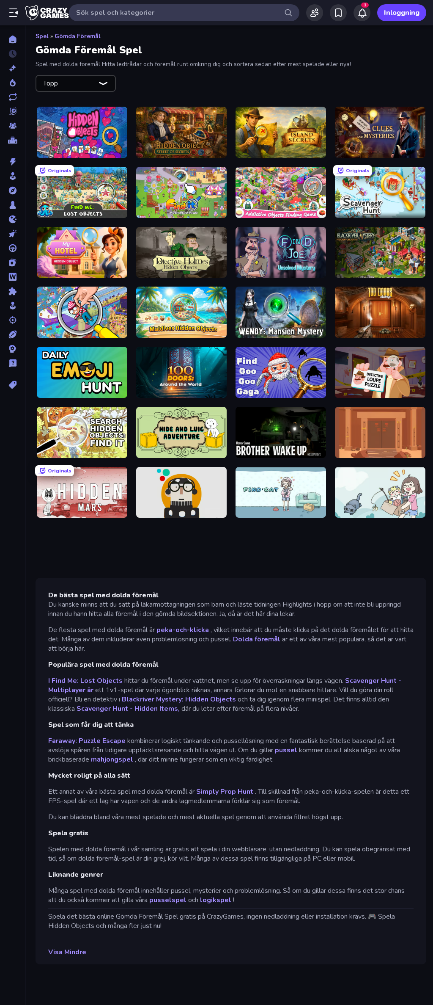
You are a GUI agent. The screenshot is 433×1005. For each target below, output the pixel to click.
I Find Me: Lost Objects (85, 680)
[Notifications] (362, 12)
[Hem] (12, 39)
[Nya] (12, 68)
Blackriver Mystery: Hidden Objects (179, 699)
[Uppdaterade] (12, 97)
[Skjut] (12, 320)
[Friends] (314, 12)
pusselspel (167, 900)
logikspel (215, 900)
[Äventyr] (12, 190)
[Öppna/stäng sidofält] (13, 13)
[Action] (12, 162)
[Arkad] (12, 176)
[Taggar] (12, 385)
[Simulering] (12, 305)
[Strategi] (12, 349)
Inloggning (401, 12)
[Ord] (12, 277)
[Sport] (12, 334)
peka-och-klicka (182, 630)
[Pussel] (12, 291)
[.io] (12, 219)
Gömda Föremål (78, 36)
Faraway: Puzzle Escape (87, 740)
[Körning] (12, 248)
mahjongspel (112, 759)
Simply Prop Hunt (224, 791)
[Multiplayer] (12, 126)
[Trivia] (12, 363)
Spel (42, 36)
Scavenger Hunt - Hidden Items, (128, 708)
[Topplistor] (12, 140)
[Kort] (12, 262)
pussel (286, 750)
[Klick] (12, 233)
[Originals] (12, 111)
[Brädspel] (12, 205)
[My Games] (338, 12)
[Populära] (12, 82)
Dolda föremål (256, 639)
